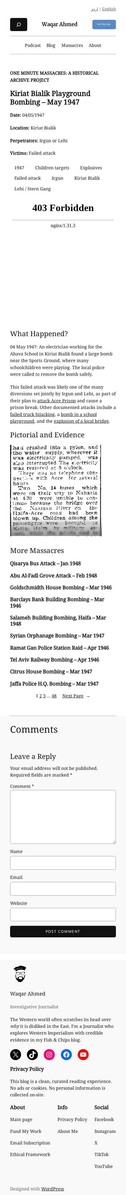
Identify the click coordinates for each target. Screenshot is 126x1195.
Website (18, 903)
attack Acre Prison (56, 401)
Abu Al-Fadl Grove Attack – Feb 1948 (53, 576)
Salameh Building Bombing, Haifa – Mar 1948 (58, 621)
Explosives (91, 168)
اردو (94, 9)
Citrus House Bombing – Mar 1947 (51, 671)
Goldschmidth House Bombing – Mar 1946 (61, 587)
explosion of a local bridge (81, 421)
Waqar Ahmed (59, 24)
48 (54, 696)
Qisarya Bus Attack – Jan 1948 (45, 563)
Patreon (104, 24)
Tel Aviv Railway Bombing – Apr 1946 (54, 660)
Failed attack (27, 178)
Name (16, 851)
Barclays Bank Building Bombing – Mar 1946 (57, 602)
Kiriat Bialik (87, 178)
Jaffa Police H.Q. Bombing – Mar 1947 (54, 684)
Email (16, 877)
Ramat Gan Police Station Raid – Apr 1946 (59, 648)
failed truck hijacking (32, 414)
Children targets (52, 168)
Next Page (76, 696)
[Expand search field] (18, 24)
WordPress (52, 1189)
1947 (19, 168)
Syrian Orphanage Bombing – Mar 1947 (57, 636)
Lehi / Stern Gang (32, 189)
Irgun (57, 178)
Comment (22, 786)
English (109, 9)
